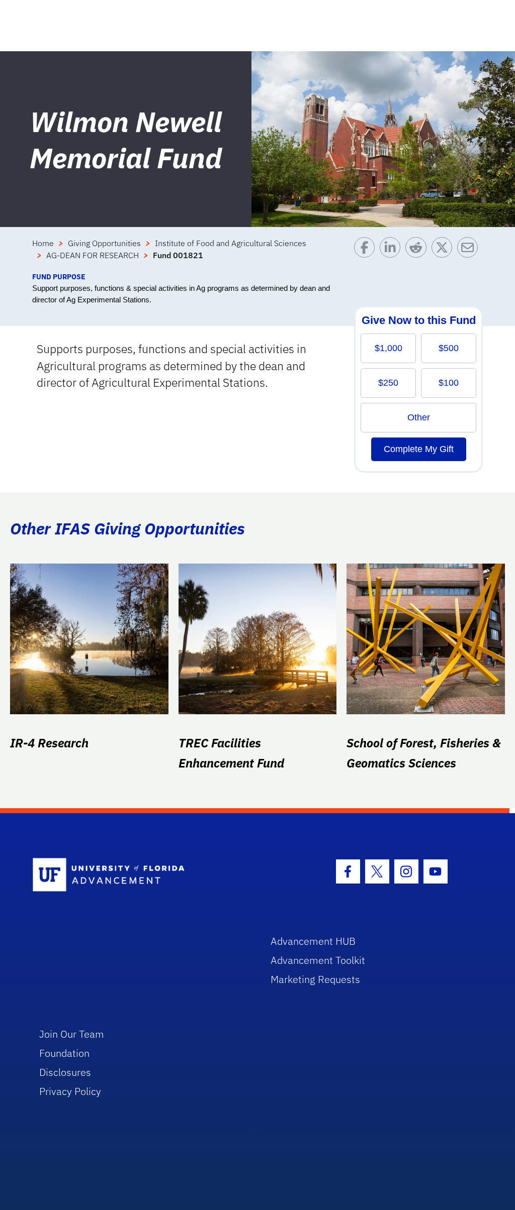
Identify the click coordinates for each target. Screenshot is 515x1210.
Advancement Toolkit (318, 960)
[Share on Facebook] (367, 254)
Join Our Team (71, 1034)
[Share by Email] (470, 254)
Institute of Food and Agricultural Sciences (230, 243)
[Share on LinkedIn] (392, 254)
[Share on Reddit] (418, 254)
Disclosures (65, 1072)
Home (43, 243)
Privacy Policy (70, 1091)
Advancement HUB (313, 941)
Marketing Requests (315, 979)
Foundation (64, 1053)
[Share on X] (444, 254)
